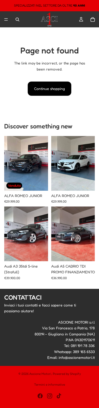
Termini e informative (49, 384)
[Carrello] (92, 19)
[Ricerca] (17, 19)
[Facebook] (40, 396)
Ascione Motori (40, 374)
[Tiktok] (59, 396)
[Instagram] (49, 396)
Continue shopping (49, 88)
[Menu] (6, 19)
